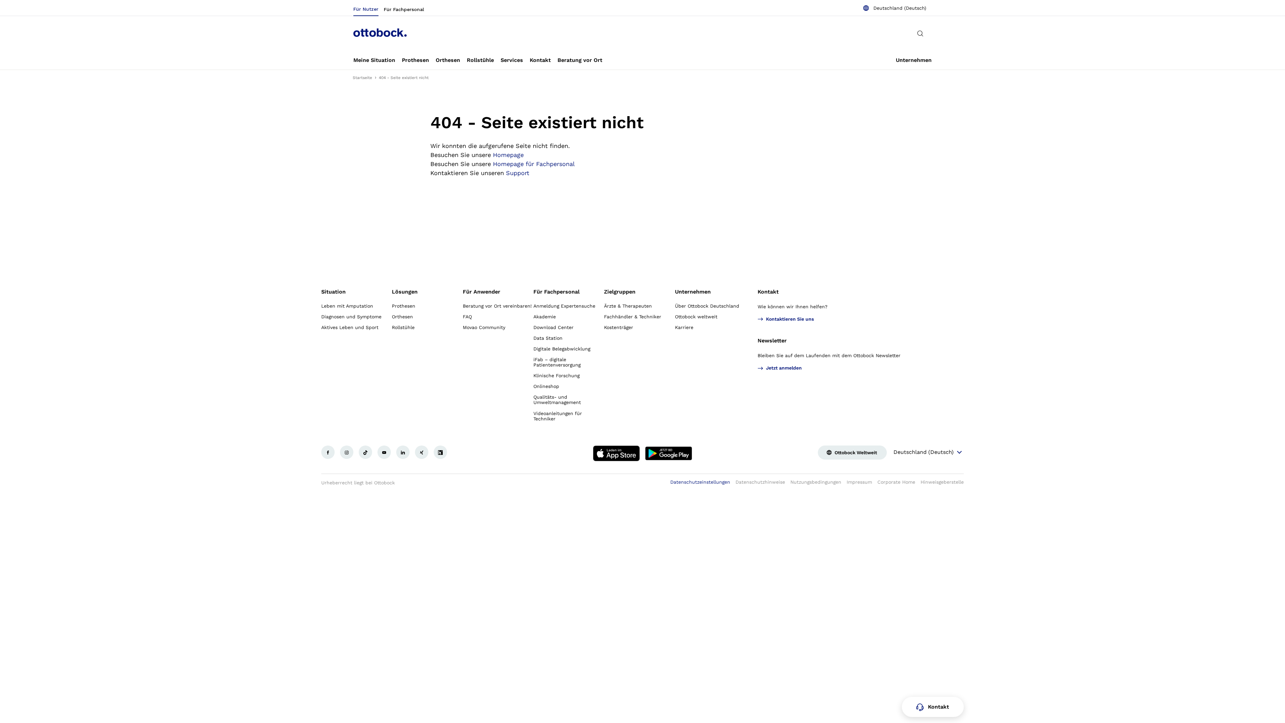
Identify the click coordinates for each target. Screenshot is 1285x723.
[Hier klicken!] (328, 452)
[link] (374, 60)
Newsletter (772, 340)
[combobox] (894, 8)
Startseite (362, 77)
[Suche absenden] (920, 33)
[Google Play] (668, 454)
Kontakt (768, 292)
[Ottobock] (380, 33)
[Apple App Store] (616, 454)
